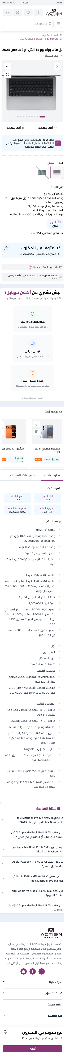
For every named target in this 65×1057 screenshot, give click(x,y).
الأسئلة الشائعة (9, 2)
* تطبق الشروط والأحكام (32, 398)
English (59, 2)
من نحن (25, 2)
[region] (32, 91)
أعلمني (32, 1049)
